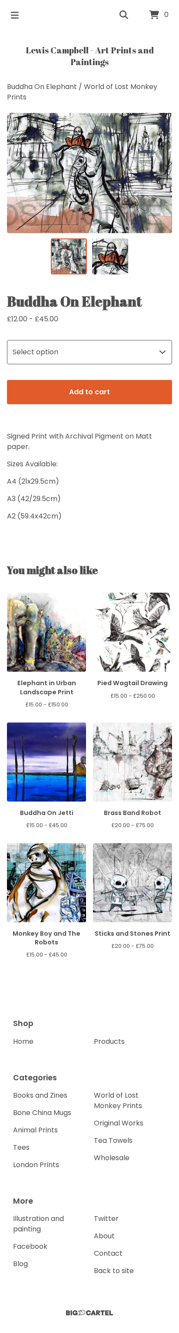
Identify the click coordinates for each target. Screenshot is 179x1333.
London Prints (36, 1165)
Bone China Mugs (42, 1113)
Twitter (106, 1219)
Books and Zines (40, 1095)
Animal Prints (35, 1130)
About (104, 1236)
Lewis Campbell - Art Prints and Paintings (90, 56)
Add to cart (89, 392)
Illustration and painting (38, 1224)
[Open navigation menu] (15, 15)
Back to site (114, 1271)
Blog (20, 1264)
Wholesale (111, 1158)
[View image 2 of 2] (110, 256)
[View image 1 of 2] (69, 256)
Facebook (30, 1246)
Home (23, 1041)
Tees (21, 1147)
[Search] (124, 15)
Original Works (118, 1123)
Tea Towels (113, 1140)
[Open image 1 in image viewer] (89, 173)
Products (109, 1041)
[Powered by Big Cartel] (89, 1313)
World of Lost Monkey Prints (118, 1100)
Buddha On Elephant (42, 87)
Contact (108, 1253)
